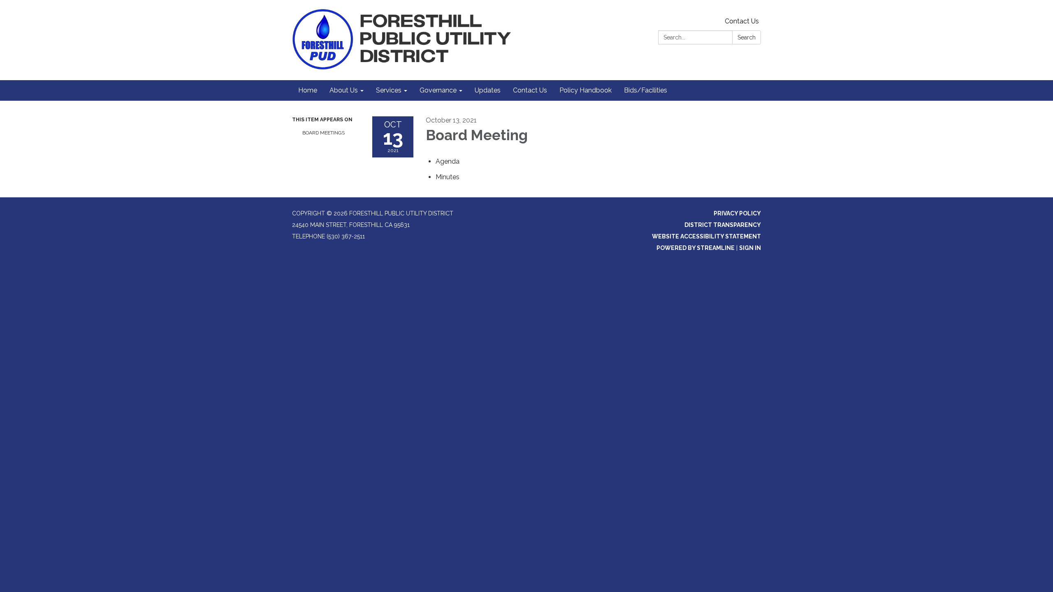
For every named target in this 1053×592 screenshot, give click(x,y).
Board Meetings (323, 133)
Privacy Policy (737, 213)
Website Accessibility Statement (706, 236)
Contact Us (742, 21)
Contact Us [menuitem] (530, 90)
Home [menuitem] (307, 90)
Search (747, 37)
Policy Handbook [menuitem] (585, 90)
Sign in (750, 248)
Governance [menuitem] (438, 90)
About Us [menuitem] (343, 90)
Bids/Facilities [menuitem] (645, 90)
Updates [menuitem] (488, 90)
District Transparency (722, 225)
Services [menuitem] (388, 90)
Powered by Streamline (695, 248)
